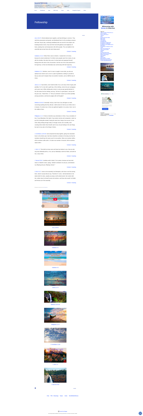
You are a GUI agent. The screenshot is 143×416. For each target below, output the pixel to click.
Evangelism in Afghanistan (105, 42)
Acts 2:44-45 (55, 227)
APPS (101, 51)
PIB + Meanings (54, 395)
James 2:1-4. (38, 84)
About (85, 10)
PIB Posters (102, 39)
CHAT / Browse (103, 33)
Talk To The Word (40, 3)
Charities (102, 50)
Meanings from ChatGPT (105, 58)
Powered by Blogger (63, 411)
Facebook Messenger (104, 52)
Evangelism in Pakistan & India (106, 46)
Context (69, 51)
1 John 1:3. (37, 149)
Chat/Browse (42, 10)
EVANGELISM (103, 41)
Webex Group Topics (104, 54)
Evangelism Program (76, 10)
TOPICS (102, 35)
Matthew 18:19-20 (55, 304)
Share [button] (83, 35)
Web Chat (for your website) (105, 53)
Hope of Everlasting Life (105, 48)
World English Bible (45, 187)
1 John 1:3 (55, 364)
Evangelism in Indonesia (105, 43)
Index (68, 10)
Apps (49, 10)
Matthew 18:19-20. (39, 102)
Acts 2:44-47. (38, 38)
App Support (102, 55)
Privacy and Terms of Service (106, 59)
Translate (111, 115)
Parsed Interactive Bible (105, 37)
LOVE (101, 47)
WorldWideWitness (73, 395)
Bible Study (56, 10)
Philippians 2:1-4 (55, 324)
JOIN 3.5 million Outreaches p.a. (106, 32)
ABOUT (102, 56)
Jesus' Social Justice (104, 49)
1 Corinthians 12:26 (55, 344)
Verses (103, 28)
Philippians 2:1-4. (39, 116)
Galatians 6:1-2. (39, 71)
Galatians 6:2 (55, 267)
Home (35, 10)
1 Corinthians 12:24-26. (40, 133)
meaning (74, 51)
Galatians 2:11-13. (39, 55)
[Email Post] (35, 388)
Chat (48, 395)
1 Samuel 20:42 (55, 384)
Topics (62, 10)
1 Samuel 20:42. (39, 160)
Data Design (102, 57)
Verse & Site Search (104, 34)
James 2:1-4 (55, 287)
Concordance (103, 40)
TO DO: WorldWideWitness (105, 60)
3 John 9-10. (38, 171)
